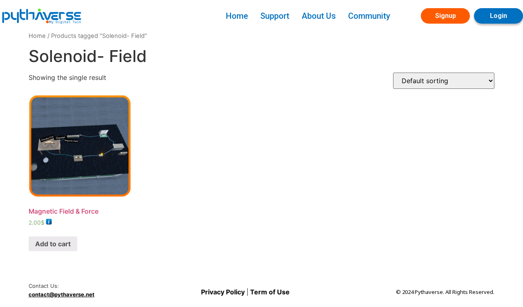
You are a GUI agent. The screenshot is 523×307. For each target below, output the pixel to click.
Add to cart (53, 244)
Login (498, 16)
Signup (445, 16)
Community (369, 16)
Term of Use (269, 292)
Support (274, 16)
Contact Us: (44, 286)
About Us (319, 16)
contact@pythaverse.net (61, 294)
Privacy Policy (223, 292)
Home (237, 16)
